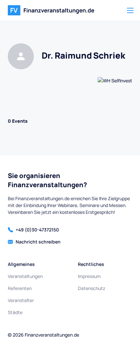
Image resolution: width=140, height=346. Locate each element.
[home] (51, 10)
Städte (15, 312)
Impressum (89, 276)
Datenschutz (91, 288)
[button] (130, 10)
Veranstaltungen (25, 276)
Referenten (20, 288)
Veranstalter (21, 300)
